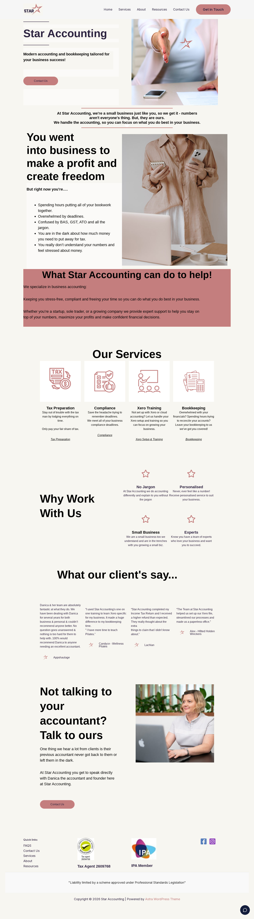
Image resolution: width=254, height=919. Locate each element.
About (141, 9)
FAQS (27, 845)
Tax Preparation (60, 408)
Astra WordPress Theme (162, 899)
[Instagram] (212, 841)
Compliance (104, 408)
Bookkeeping (193, 408)
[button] (213, 9)
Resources (159, 9)
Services (125, 9)
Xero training (149, 408)
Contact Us (181, 9)
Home (108, 9)
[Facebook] (203, 841)
